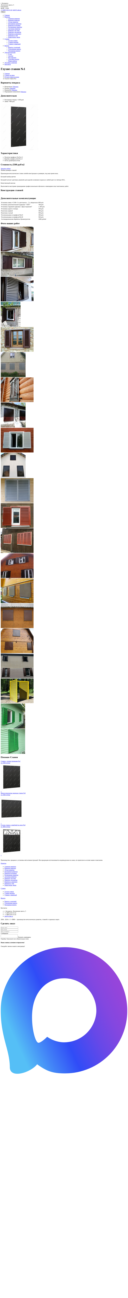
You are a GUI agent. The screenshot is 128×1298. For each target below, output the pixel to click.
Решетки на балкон (14, 25)
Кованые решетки (14, 20)
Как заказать (12, 57)
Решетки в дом (13, 35)
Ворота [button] (6, 46)
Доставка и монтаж (10, 62)
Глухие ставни (13, 40)
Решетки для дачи (14, 30)
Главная (7, 15)
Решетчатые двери (14, 37)
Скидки (10, 56)
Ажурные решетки (14, 29)
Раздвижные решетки (15, 27)
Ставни (3, 888)
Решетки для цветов (14, 32)
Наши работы (12, 61)
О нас (10, 54)
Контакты (7, 64)
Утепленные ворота (14, 49)
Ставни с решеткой (14, 44)
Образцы (15, 86)
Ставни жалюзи (13, 42)
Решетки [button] (7, 17)
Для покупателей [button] (9, 52)
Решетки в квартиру (14, 34)
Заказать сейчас (6, 168)
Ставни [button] (6, 39)
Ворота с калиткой (14, 47)
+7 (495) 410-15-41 (6, 10)
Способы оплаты (13, 59)
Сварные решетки (14, 18)
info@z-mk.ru (17, 10)
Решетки (3, 863)
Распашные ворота (14, 51)
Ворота (3, 898)
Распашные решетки (14, 23)
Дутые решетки (13, 22)
